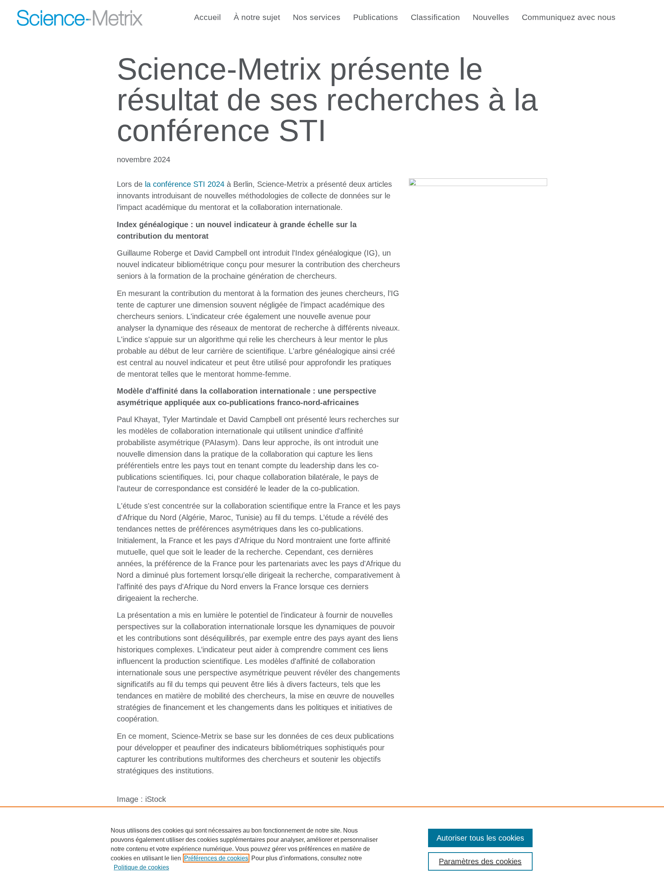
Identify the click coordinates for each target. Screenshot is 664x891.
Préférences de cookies (216, 858)
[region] (332, 848)
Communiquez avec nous (569, 17)
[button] (639, 15)
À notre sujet (257, 17)
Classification (435, 17)
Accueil (207, 17)
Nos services (316, 17)
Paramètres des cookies (480, 861)
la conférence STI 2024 (184, 184)
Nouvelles (491, 17)
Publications (375, 17)
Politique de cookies (141, 867)
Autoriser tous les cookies (480, 838)
